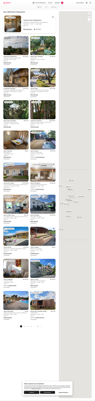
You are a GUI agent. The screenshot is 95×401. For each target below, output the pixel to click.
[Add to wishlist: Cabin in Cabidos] (54, 228)
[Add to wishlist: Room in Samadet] (27, 132)
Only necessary (47, 392)
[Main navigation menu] (90, 2)
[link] (17, 326)
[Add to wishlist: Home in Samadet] (54, 196)
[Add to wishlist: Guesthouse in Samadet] (27, 70)
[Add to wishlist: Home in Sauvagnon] (54, 164)
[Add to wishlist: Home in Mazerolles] (27, 293)
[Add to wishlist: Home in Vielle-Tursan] (27, 196)
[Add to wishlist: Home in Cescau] (54, 261)
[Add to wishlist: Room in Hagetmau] (27, 261)
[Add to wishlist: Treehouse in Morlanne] (54, 102)
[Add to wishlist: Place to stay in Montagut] (54, 38)
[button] (27, 29)
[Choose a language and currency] (86, 2)
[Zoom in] (89, 17)
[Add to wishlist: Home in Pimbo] (27, 228)
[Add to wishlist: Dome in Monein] (54, 132)
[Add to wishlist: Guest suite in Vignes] (27, 164)
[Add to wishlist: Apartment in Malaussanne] (27, 38)
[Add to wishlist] (52, 17)
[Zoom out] (89, 20)
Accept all (31, 392)
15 (37, 326)
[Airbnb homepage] (6, 3)
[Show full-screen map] (89, 13)
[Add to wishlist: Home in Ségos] (54, 70)
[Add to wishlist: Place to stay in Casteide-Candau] (54, 293)
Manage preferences (63, 392)
